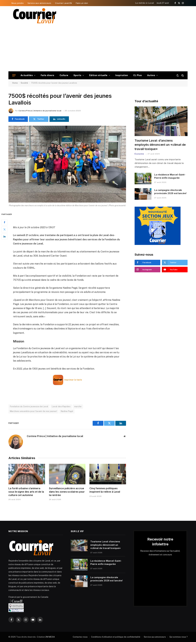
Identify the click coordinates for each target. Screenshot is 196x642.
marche (77, 406)
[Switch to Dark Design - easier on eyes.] (177, 75)
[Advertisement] (98, 48)
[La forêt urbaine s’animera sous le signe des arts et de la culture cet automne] (26, 474)
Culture (64, 75)
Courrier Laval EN (63, 3)
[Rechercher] (182, 75)
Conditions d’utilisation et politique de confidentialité (115, 637)
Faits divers (47, 75)
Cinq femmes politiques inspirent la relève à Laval (104, 490)
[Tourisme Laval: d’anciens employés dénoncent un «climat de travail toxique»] (161, 121)
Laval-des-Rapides (61, 406)
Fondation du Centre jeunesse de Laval (29, 406)
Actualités (27, 75)
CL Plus (137, 75)
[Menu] (14, 75)
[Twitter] (4, 229)
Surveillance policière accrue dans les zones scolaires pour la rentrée (67, 492)
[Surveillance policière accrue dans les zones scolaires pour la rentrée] (67, 474)
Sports (77, 75)
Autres (151, 75)
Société (24, 83)
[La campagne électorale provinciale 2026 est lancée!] (143, 194)
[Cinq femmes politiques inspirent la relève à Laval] (107, 474)
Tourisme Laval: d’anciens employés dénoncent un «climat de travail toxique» (160, 145)
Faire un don (82, 3)
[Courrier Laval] (34, 15)
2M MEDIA (50, 637)
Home (15, 83)
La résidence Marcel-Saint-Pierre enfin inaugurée (169, 176)
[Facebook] (4, 222)
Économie (139, 154)
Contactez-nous (80, 637)
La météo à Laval (144, 3)
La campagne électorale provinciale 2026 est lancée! (170, 192)
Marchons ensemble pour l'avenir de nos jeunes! (33, 411)
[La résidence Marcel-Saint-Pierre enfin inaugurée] (143, 178)
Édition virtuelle (98, 75)
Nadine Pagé (67, 411)
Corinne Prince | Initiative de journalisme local (40, 111)
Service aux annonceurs (39, 3)
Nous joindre (17, 3)
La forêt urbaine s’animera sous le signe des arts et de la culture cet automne (26, 492)
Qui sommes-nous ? (178, 637)
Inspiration (121, 75)
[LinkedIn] (4, 236)
